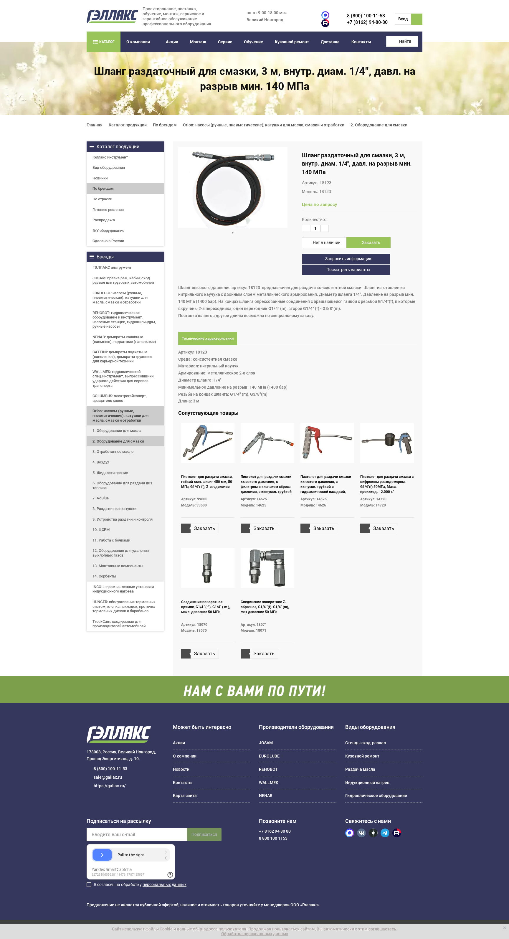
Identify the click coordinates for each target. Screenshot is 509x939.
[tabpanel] (232, 187)
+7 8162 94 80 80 (275, 831)
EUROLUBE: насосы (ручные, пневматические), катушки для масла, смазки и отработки (120, 297)
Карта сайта (185, 795)
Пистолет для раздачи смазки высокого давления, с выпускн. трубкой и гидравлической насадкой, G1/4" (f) (325, 487)
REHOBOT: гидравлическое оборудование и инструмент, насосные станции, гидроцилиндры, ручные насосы (124, 320)
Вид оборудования (108, 167)
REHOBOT (268, 769)
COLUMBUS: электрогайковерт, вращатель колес (119, 398)
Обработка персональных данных (254, 933)
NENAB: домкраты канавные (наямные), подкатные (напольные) (124, 339)
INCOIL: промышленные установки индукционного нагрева (123, 589)
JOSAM (266, 742)
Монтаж (198, 41)
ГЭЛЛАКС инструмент (111, 267)
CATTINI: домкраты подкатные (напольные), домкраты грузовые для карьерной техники (122, 356)
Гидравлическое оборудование (376, 795)
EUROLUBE (269, 756)
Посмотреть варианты (347, 269)
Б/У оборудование (108, 230)
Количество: (314, 219)
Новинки (100, 178)
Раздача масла (360, 769)
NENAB (265, 795)
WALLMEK (268, 782)
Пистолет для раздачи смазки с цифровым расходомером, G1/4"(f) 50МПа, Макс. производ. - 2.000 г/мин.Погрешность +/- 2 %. (387, 487)
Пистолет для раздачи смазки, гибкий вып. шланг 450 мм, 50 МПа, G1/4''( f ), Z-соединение (207, 482)
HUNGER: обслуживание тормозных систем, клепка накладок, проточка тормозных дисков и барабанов (124, 606)
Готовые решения (108, 209)
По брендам (103, 188)
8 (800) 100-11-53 (366, 16)
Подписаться (204, 834)
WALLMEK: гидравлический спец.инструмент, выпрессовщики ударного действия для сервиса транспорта (122, 378)
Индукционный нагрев (367, 782)
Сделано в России (108, 241)
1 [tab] (233, 233)
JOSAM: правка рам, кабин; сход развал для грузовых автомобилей (123, 280)
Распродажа (103, 220)
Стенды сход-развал (365, 742)
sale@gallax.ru (108, 777)
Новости (181, 769)
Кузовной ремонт (292, 41)
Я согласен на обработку (140, 884)
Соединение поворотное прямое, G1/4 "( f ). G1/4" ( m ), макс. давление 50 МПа (205, 607)
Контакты (361, 41)
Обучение (253, 41)
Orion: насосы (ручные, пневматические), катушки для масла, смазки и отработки (120, 415)
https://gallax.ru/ (110, 785)
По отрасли (102, 199)
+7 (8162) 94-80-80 (367, 22)
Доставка (330, 41)
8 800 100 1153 (273, 838)
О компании (138, 41)
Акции (172, 41)
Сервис (225, 41)
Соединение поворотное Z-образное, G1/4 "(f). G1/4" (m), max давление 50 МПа (265, 607)
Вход (403, 18)
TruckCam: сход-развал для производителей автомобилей (119, 623)
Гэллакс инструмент (110, 157)
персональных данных (164, 884)
